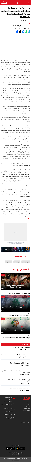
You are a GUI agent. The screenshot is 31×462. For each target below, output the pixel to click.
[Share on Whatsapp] (26, 31)
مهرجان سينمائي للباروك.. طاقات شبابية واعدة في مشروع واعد (16, 338)
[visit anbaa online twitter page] (13, 453)
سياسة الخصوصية (27, 408)
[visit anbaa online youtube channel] (17, 453)
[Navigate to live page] (17, 3)
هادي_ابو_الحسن (25, 262)
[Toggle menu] (28, 3)
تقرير (28, 291)
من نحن (28, 402)
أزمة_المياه (17, 262)
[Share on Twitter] (20, 31)
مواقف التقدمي (25, 28)
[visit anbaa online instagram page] (22, 453)
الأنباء (19, 28)
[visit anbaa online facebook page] (9, 453)
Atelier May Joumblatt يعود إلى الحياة (19, 293)
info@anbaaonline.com (8, 414)
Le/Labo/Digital (15, 460)
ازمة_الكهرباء (8, 262)
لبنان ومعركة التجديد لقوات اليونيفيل (19, 315)
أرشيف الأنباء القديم (26, 410)
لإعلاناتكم (28, 406)
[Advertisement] (15, 232)
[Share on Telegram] (29, 31)
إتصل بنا (28, 404)
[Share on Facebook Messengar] (23, 31)
